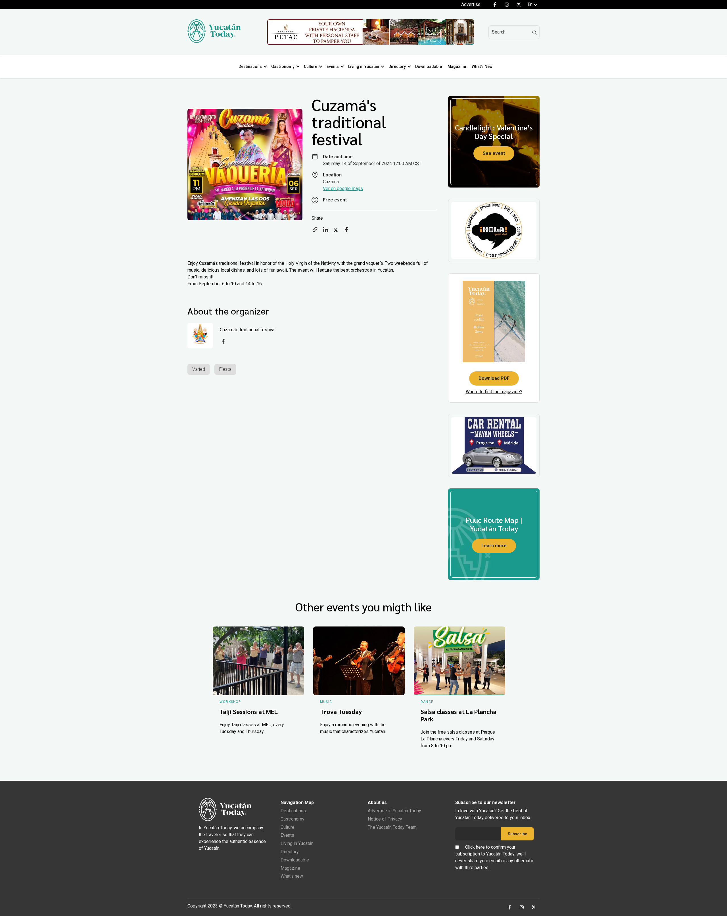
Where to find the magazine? (494, 391)
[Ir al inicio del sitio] (214, 41)
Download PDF (494, 378)
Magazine (457, 66)
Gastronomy (282, 66)
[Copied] (315, 231)
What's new (292, 876)
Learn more (494, 545)
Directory (397, 66)
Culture (310, 66)
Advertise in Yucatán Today (394, 810)
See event (494, 153)
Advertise (471, 4)
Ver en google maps (343, 188)
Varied (198, 369)
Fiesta (225, 369)
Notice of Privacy (385, 819)
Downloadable (428, 66)
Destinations (250, 66)
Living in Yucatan (363, 66)
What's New (482, 66)
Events (333, 66)
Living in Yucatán (297, 843)
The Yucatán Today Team (392, 827)
